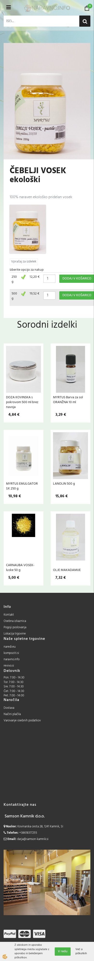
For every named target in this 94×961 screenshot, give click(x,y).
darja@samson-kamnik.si (32, 839)
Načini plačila (12, 714)
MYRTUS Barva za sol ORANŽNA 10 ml (68, 400)
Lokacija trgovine (15, 633)
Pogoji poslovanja (15, 627)
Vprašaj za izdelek (23, 261)
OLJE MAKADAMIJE (67, 570)
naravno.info (12, 659)
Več (23, 371)
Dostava (9, 707)
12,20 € (35, 277)
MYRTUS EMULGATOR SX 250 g (22, 486)
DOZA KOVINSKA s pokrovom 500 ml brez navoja (22, 402)
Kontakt (9, 614)
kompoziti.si (11, 653)
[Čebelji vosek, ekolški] (28, 229)
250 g (14, 279)
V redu (62, 951)
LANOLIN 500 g (64, 483)
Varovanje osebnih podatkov (22, 720)
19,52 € (34, 293)
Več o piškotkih (81, 951)
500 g (14, 296)
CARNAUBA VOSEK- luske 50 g (20, 567)
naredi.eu (10, 646)
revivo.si (9, 665)
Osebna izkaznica (15, 621)
